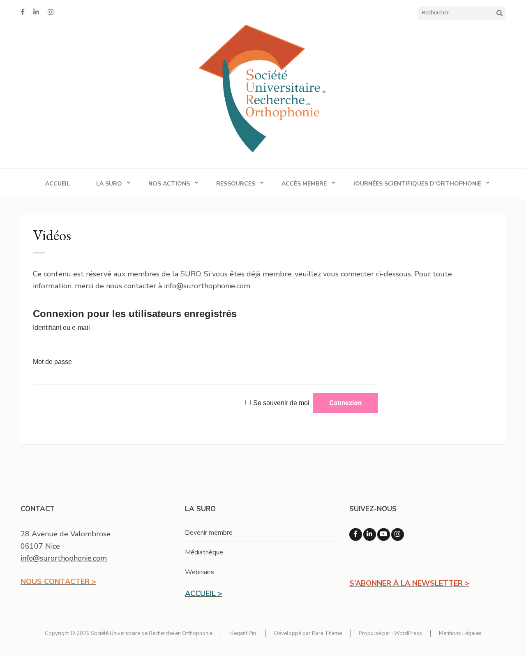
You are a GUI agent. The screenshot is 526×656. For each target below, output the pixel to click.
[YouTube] (383, 534)
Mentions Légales (460, 633)
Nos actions (169, 184)
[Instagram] (50, 12)
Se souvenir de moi (281, 402)
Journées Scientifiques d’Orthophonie (417, 184)
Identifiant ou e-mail (61, 327)
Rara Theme (327, 633)
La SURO (109, 184)
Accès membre (304, 184)
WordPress (408, 633)
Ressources (235, 184)
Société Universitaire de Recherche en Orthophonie (151, 633)
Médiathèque (204, 552)
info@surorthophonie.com (64, 558)
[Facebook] (23, 12)
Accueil (57, 184)
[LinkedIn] (36, 12)
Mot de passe (52, 361)
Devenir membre (209, 532)
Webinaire (199, 572)
